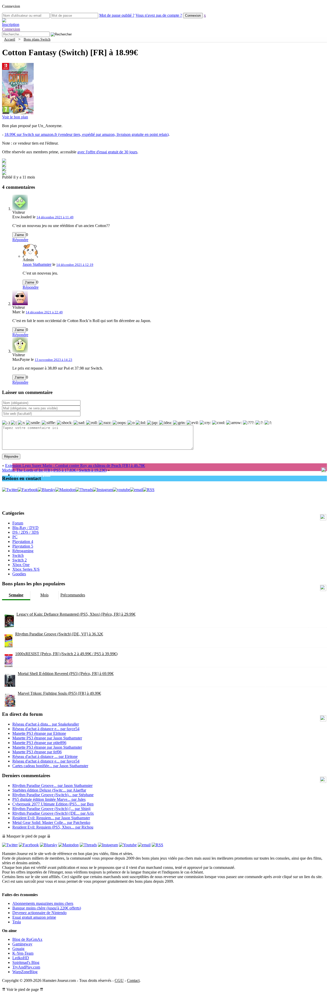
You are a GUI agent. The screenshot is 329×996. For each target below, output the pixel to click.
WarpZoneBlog (25, 972)
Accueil (9, 39)
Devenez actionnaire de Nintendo (39, 912)
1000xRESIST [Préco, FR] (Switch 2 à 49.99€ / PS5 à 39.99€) (66, 654)
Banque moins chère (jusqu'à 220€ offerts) (46, 908)
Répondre (20, 240)
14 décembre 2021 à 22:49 (44, 312)
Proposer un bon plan (31, 475)
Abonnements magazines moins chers (42, 903)
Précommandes (72, 595)
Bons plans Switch (37, 39)
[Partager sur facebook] (4, 161)
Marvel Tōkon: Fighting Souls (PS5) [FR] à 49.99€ (59, 693)
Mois (44, 595)
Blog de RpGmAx (27, 939)
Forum (17, 523)
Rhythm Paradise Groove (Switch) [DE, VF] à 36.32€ (59, 634)
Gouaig (18, 948)
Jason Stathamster (37, 264)
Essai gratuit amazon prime (34, 917)
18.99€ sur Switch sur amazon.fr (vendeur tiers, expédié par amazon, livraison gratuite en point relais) (86, 134)
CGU (119, 980)
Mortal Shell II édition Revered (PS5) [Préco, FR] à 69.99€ (66, 673)
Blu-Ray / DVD (25, 527)
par (45, 724)
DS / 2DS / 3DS (25, 532)
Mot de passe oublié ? (116, 15)
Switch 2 (19, 560)
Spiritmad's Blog (25, 962)
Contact (133, 980)
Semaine (16, 595)
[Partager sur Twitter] (4, 165)
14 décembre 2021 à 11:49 (55, 217)
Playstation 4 (22, 541)
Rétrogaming (22, 551)
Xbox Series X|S (26, 569)
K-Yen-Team (22, 953)
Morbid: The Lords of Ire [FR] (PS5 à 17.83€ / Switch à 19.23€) (54, 470)
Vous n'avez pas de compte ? (158, 15)
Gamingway (22, 944)
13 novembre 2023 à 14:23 (53, 360)
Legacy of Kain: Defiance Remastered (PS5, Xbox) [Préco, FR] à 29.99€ (75, 614)
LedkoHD (20, 958)
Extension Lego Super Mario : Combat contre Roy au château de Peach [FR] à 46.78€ (75, 465)
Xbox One (21, 564)
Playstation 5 (22, 546)
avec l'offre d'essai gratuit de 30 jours (107, 152)
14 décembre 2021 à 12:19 (74, 265)
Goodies (19, 574)
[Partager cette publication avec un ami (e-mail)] (4, 173)
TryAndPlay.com (26, 967)
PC (14, 537)
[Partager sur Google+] (4, 169)
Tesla (16, 922)
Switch (18, 555)
